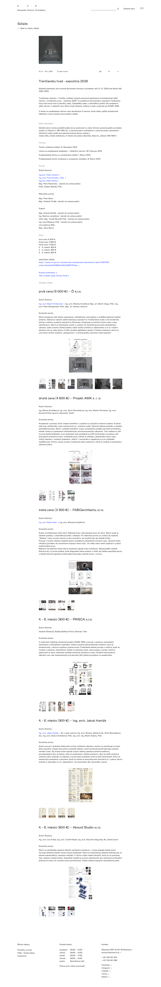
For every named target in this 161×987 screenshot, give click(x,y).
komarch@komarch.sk (111, 952)
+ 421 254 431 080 (110, 960)
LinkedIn (105, 971)
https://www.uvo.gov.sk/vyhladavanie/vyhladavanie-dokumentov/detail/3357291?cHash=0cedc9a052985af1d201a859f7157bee (74, 263)
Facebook (106, 965)
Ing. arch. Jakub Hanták (49, 733)
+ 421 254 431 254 (109, 957)
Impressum (22, 956)
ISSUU (105, 977)
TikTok (105, 974)
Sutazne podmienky (47, 272)
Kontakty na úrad (24, 950)
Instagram (106, 968)
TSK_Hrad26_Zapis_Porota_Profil (53, 276)
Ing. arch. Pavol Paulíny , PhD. (52, 178)
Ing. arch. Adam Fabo (48, 522)
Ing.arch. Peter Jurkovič (49, 175)
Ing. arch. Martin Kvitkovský (51, 304)
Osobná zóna (129, 9)
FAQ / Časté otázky (26, 953)
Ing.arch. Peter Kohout (48, 181)
